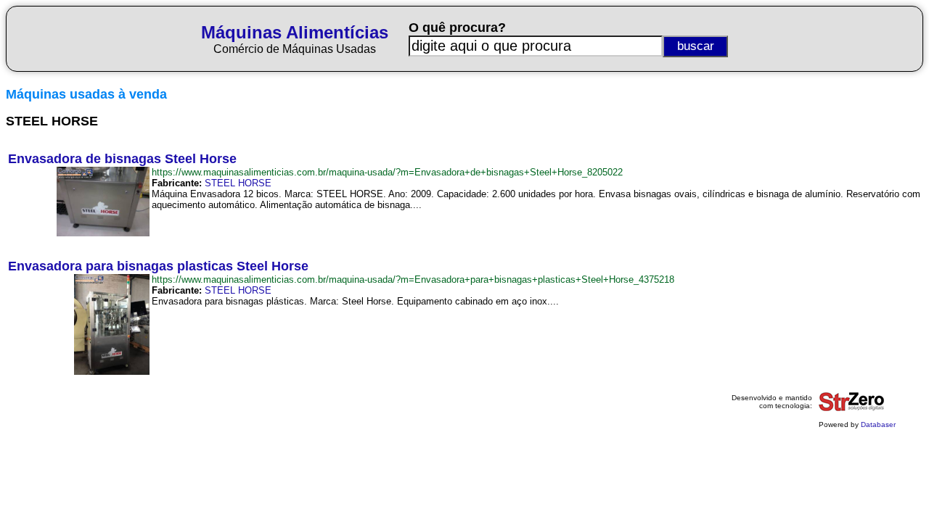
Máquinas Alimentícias (294, 32)
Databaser (878, 424)
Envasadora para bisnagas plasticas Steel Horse (158, 266)
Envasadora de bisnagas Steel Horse (122, 159)
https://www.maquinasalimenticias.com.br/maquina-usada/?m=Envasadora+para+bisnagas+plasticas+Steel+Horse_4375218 (413, 279)
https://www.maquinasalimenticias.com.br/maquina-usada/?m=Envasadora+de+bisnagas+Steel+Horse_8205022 (387, 172)
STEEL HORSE (238, 183)
